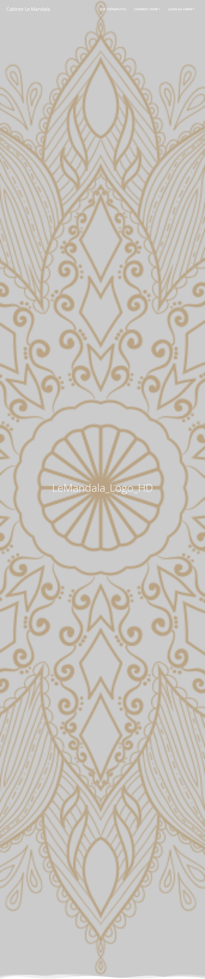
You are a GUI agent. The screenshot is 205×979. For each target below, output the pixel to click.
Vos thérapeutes (113, 9)
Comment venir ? (147, 9)
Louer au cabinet (181, 9)
